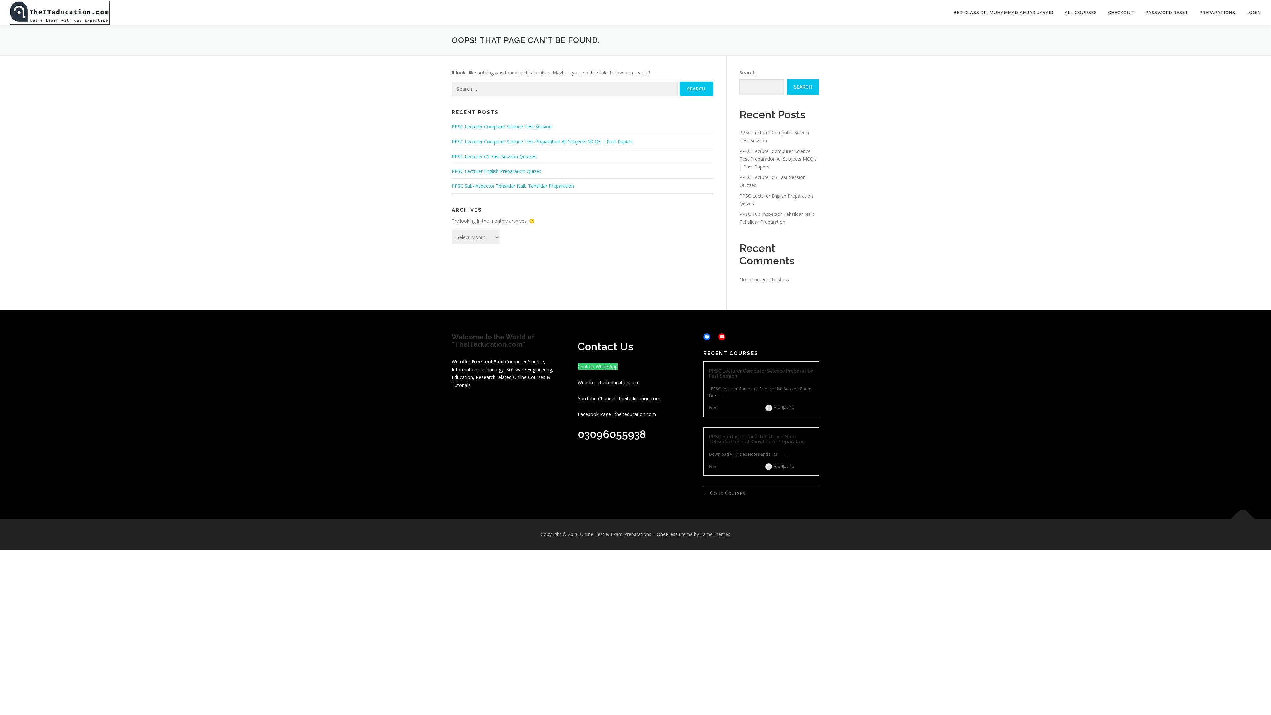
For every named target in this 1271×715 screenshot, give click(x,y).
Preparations (1217, 12)
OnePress (667, 534)
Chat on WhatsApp (598, 366)
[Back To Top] (1243, 519)
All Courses (1081, 12)
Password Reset (1167, 12)
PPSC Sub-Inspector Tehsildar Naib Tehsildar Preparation (513, 186)
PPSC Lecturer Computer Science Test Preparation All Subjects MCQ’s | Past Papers (542, 141)
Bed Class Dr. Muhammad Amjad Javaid (1004, 12)
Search (747, 73)
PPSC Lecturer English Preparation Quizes (496, 171)
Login (1254, 12)
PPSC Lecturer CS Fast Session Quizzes (494, 156)
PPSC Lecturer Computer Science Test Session (502, 126)
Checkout (1121, 12)
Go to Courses (727, 493)
